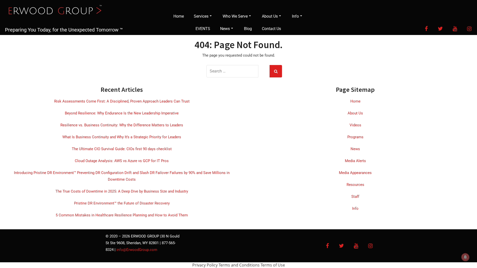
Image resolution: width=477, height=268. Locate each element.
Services (201, 16)
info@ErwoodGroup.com (137, 249)
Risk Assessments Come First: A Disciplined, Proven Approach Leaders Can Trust (122, 101)
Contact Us (271, 28)
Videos (355, 125)
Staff (355, 196)
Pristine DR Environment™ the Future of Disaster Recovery (122, 203)
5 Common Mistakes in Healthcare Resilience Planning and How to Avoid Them (122, 215)
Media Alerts (355, 161)
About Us (270, 16)
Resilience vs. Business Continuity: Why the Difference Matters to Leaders (121, 125)
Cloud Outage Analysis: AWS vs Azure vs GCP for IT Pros (122, 161)
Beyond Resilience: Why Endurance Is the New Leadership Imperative (122, 113)
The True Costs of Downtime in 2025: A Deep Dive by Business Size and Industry (121, 191)
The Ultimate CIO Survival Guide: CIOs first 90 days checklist (122, 149)
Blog (248, 28)
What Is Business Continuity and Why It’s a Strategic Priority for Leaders (121, 137)
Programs (355, 137)
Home (178, 16)
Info (295, 16)
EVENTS (203, 28)
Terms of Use (273, 265)
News (225, 28)
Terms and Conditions (239, 265)
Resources (355, 184)
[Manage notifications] (465, 257)
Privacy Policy (205, 265)
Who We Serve (235, 16)
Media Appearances (355, 172)
